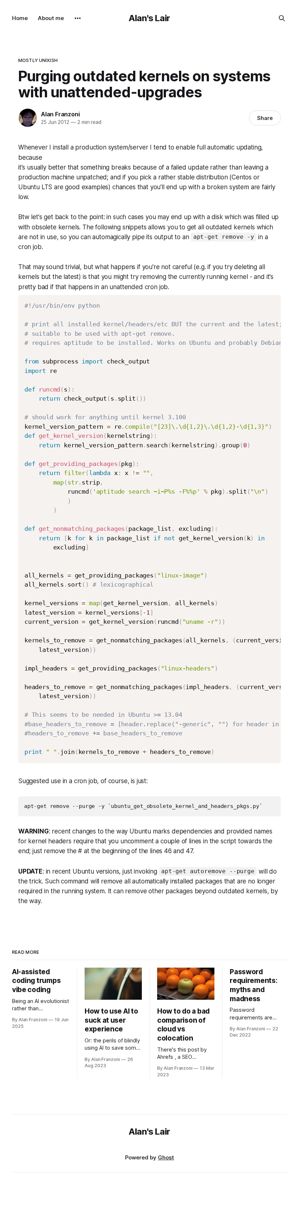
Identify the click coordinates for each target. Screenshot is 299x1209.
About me (51, 18)
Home (20, 18)
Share (265, 117)
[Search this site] (282, 18)
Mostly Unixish (38, 60)
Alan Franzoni (60, 114)
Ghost (166, 1157)
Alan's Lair (149, 18)
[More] (78, 18)
